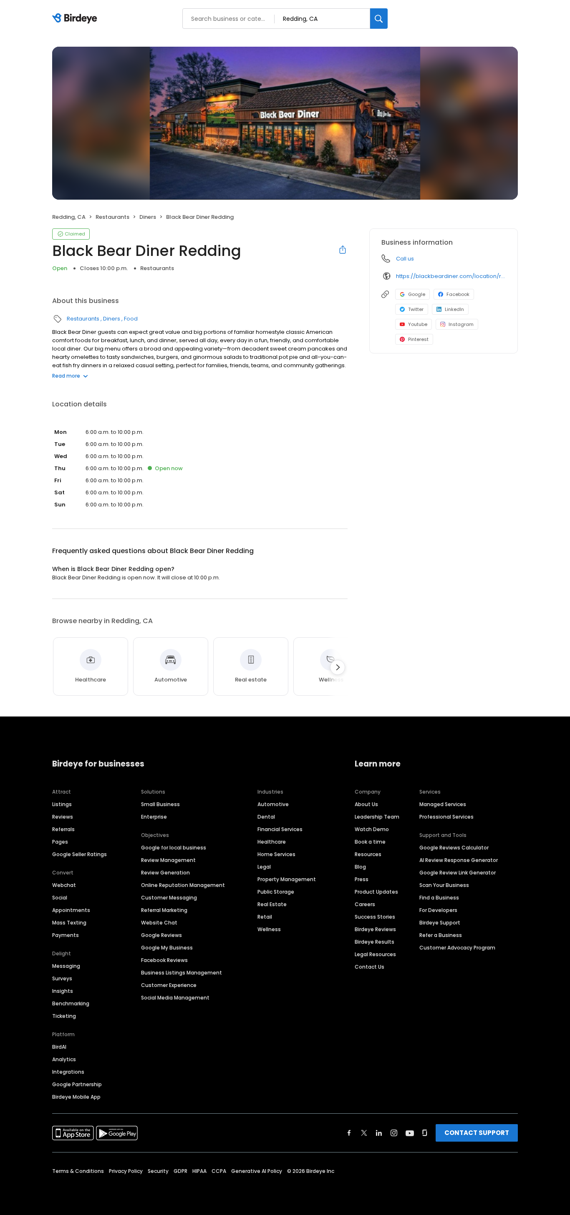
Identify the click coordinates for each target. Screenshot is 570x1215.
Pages (60, 841)
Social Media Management (175, 997)
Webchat (64, 885)
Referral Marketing (164, 910)
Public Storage (275, 891)
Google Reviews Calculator (454, 847)
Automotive (273, 804)
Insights (62, 991)
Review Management (168, 860)
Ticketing (64, 1016)
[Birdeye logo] (76, 19)
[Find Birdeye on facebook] (349, 1133)
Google (416, 294)
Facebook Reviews (164, 960)
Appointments (71, 910)
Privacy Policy (126, 1171)
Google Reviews (161, 935)
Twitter (416, 309)
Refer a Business (440, 935)
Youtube (417, 324)
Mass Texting (69, 922)
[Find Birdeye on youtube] (410, 1133)
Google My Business (167, 947)
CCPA (219, 1171)
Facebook (457, 294)
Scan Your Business (444, 885)
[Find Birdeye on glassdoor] (424, 1133)
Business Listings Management (181, 972)
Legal (264, 866)
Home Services (276, 854)
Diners (147, 217)
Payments (65, 935)
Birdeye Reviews (375, 929)
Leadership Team (377, 816)
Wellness (269, 929)
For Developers (438, 910)
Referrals (63, 829)
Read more (66, 375)
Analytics (64, 1059)
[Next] (337, 667)
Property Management (286, 879)
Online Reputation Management (183, 885)
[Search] (379, 18)
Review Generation (165, 872)
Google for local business (173, 847)
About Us (366, 804)
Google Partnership (77, 1084)
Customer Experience (169, 985)
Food (131, 319)
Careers (365, 904)
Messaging (66, 965)
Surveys (62, 978)
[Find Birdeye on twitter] (364, 1133)
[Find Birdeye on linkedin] (379, 1133)
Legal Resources (375, 954)
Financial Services (280, 829)
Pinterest (418, 339)
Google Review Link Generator (457, 872)
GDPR (180, 1171)
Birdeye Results (374, 941)
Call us (405, 259)
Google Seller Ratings (79, 854)
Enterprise (154, 816)
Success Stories (375, 916)
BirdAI (59, 1046)
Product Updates (376, 891)
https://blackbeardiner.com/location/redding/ (451, 276)
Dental (266, 816)
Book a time (370, 841)
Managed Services (442, 804)
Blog (360, 866)
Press (361, 879)
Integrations (68, 1071)
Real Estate (272, 904)
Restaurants (112, 217)
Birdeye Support (439, 922)
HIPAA (199, 1171)
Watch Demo (372, 829)
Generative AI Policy (256, 1171)
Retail (264, 916)
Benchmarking (70, 1003)
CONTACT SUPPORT (476, 1132)
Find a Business (439, 897)
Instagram (461, 324)
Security (158, 1171)
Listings (62, 804)
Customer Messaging (169, 897)
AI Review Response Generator (458, 860)
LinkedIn (454, 309)
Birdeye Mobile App (76, 1096)
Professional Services (446, 816)
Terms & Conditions (78, 1171)
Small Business (160, 804)
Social (59, 897)
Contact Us (369, 966)
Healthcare (271, 841)
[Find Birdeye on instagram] (394, 1133)
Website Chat (159, 922)
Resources (368, 854)
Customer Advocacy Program (457, 947)
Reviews (62, 816)
